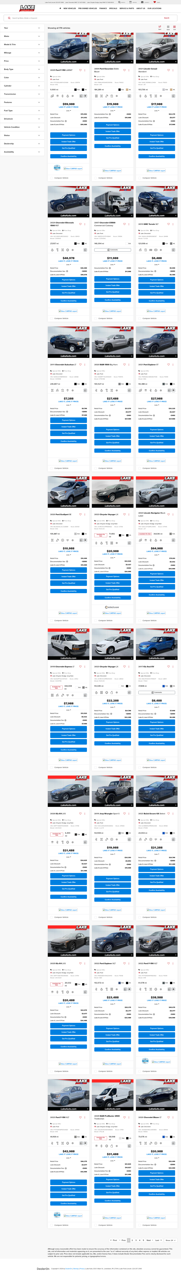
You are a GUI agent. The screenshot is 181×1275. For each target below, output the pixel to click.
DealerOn (68, 1269)
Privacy (82, 1269)
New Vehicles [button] (70, 8)
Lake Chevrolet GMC (71, 2)
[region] (68, 122)
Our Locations (154, 8)
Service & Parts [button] (127, 8)
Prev (123, 1240)
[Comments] (81, 96)
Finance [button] (103, 8)
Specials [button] (113, 8)
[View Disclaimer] (73, 96)
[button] (86, 47)
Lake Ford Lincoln (50, 2)
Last (158, 1240)
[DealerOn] (43, 1269)
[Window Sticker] (85, 96)
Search (166, 18)
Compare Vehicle (61, 178)
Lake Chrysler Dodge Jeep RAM (96, 2)
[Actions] (85, 70)
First (114, 1240)
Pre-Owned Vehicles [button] (87, 8)
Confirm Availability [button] (68, 156)
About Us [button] (140, 8)
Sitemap (76, 1269)
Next (149, 1240)
